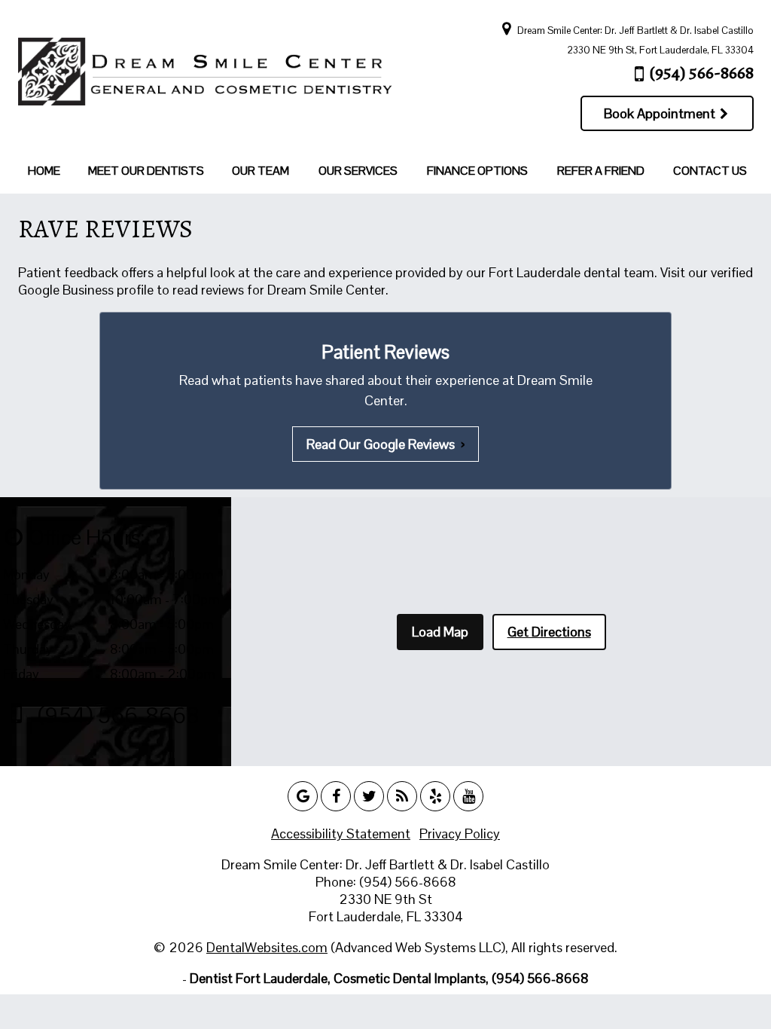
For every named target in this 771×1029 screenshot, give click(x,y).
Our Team (260, 171)
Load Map (440, 631)
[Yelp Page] (435, 796)
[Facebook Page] (336, 796)
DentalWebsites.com (267, 947)
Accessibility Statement (340, 833)
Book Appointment (661, 113)
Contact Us (710, 171)
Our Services (358, 171)
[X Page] (369, 796)
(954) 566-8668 (702, 72)
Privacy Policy (459, 833)
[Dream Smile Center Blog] (402, 796)
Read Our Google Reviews (385, 444)
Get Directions (549, 631)
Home (44, 171)
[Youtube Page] (468, 796)
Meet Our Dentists (146, 171)
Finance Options (477, 171)
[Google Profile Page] (303, 796)
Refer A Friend (601, 171)
